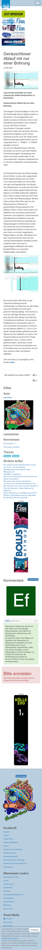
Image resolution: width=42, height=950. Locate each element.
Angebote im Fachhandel (13, 849)
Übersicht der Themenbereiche (15, 863)
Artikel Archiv (8, 839)
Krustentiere (8, 887)
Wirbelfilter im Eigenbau (12, 474)
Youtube (8, 918)
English (6, 835)
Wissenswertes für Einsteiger (14, 860)
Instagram (9, 925)
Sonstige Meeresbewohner (13, 894)
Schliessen (35, 930)
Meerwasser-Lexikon (11, 877)
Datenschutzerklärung (10, 938)
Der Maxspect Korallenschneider (16, 497)
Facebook (8, 922)
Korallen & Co (9, 884)
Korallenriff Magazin (11, 842)
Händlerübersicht (10, 853)
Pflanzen (7, 891)
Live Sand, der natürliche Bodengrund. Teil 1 (20, 483)
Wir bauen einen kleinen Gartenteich (17, 481)
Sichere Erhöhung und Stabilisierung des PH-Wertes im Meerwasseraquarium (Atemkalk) (20, 494)
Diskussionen (8, 867)
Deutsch (7, 832)
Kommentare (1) (10, 443)
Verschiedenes (9, 901)
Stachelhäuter (9, 898)
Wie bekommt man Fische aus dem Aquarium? (21, 486)
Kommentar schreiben (12, 447)
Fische (6, 880)
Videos (6, 846)
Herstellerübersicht (10, 856)
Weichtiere (7, 905)
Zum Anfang (34, 579)
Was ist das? (8, 908)
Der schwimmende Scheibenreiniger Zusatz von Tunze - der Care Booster (20, 466)
